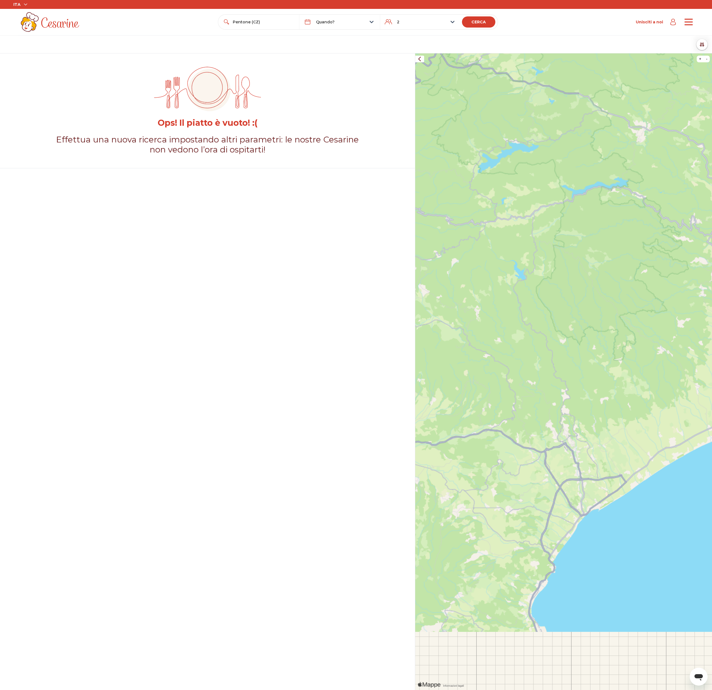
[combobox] (264, 22)
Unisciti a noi (649, 21)
